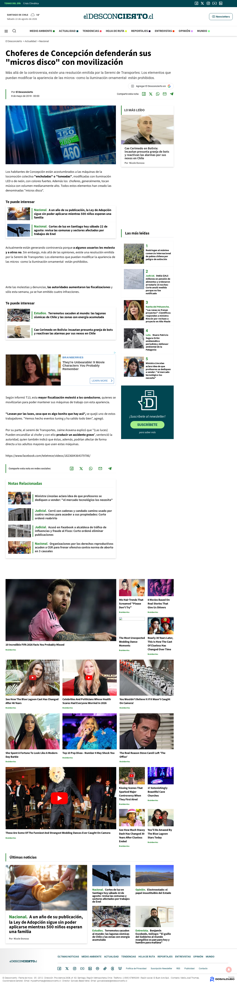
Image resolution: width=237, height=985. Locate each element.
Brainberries (73, 357)
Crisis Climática (31, 3)
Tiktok (105, 968)
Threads (112, 969)
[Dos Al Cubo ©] (222, 980)
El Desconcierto (14, 41)
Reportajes (139, 31)
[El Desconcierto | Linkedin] (220, 3)
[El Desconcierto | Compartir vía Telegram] (172, 94)
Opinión (184, 31)
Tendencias (91, 31)
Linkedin (90, 968)
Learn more (100, 380)
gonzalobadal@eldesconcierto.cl (112, 981)
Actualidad (67, 31)
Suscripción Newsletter (161, 968)
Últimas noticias (68, 956)
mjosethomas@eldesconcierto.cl (46, 981)
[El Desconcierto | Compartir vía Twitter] (151, 94)
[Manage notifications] (229, 969)
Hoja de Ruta (115, 31)
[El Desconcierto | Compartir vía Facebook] (144, 94)
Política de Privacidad (136, 968)
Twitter (67, 968)
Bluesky (120, 968)
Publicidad (189, 968)
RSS (178, 968)
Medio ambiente (41, 31)
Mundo (202, 31)
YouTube (82, 968)
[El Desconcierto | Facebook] (196, 3)
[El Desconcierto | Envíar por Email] (165, 94)
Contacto (203, 968)
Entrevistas (163, 31)
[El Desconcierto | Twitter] (202, 3)
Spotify (97, 968)
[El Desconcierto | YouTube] (215, 3)
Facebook (59, 968)
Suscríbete (147, 425)
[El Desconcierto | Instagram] (208, 3)
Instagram (74, 968)
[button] (221, 16)
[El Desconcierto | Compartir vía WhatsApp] (158, 94)
